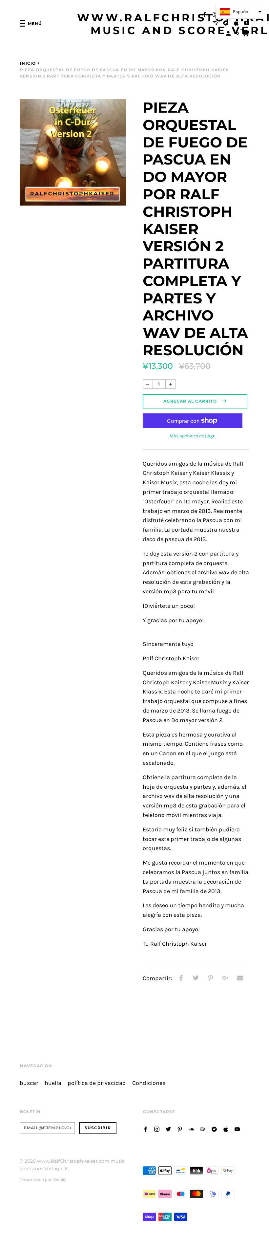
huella (53, 1083)
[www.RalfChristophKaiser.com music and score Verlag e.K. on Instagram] (215, 14)
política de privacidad (97, 1083)
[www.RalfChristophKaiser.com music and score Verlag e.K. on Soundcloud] (191, 1129)
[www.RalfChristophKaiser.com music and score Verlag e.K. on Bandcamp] (225, 22)
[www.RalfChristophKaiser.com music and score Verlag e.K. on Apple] (236, 22)
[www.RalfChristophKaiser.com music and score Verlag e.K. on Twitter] (168, 1129)
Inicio (28, 63)
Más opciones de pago (193, 436)
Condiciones (148, 1083)
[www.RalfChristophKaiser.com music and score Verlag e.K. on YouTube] (246, 22)
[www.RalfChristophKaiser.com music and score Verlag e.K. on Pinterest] (179, 1129)
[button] (240, 12)
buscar (29, 1083)
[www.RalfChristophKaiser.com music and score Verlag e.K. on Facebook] (204, 14)
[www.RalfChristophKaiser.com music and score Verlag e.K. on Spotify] (215, 22)
